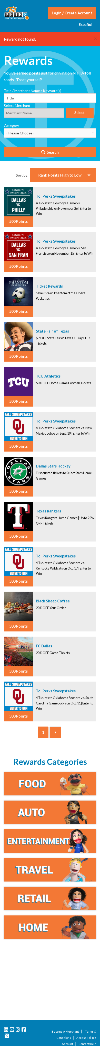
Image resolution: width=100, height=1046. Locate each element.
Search (52, 152)
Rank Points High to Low (60, 174)
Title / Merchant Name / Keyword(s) (32, 90)
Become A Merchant (65, 1031)
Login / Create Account (72, 13)
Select (79, 112)
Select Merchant (17, 105)
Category (11, 125)
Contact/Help (87, 1043)
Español (85, 24)
